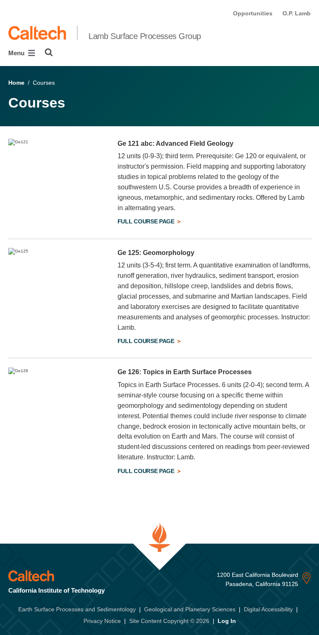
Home (16, 82)
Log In (227, 621)
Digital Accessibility (268, 609)
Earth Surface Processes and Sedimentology (77, 609)
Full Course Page (147, 221)
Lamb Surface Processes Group (144, 36)
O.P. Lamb (296, 13)
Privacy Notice (102, 621)
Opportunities (252, 13)
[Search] (49, 52)
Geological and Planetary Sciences (190, 609)
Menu (17, 52)
